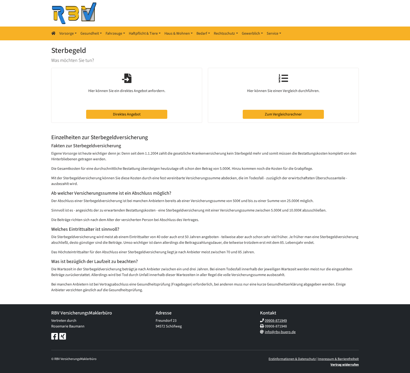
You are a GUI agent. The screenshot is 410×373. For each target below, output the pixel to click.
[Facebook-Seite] (54, 336)
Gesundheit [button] (89, 33)
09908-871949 (276, 320)
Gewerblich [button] (251, 33)
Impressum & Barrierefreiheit (338, 359)
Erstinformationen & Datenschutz (292, 359)
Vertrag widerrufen (345, 364)
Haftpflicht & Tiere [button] (143, 33)
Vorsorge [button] (66, 33)
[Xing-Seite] (62, 336)
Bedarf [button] (201, 33)
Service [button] (272, 33)
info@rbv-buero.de (280, 332)
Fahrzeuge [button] (114, 33)
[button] (54, 33)
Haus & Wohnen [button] (177, 33)
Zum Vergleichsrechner (283, 114)
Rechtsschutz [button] (224, 33)
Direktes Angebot (126, 114)
